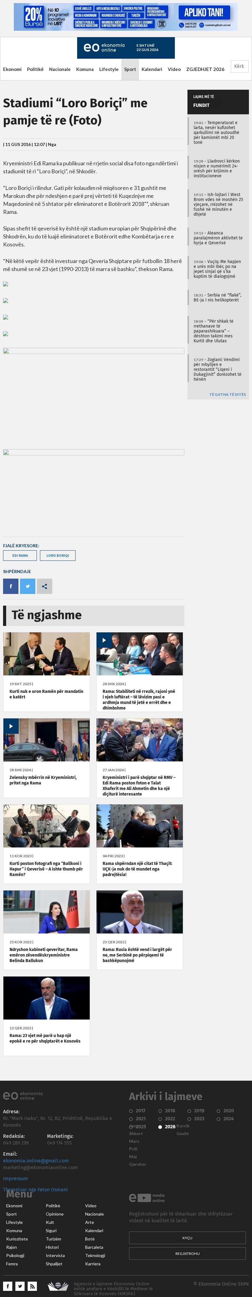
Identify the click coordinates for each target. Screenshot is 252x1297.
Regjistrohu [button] (187, 1253)
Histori (52, 1247)
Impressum (15, 1178)
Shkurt (136, 1133)
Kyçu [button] (187, 1238)
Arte (89, 1222)
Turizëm (53, 1239)
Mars (134, 1141)
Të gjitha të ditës (227, 395)
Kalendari (152, 69)
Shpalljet (54, 1264)
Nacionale (60, 69)
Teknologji (95, 1255)
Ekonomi (12, 69)
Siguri (51, 1230)
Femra (12, 1264)
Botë (90, 1239)
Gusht (182, 1133)
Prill (133, 1149)
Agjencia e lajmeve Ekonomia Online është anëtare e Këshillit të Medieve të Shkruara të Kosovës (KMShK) (113, 1289)
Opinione (55, 1214)
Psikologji (15, 1255)
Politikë (35, 69)
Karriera (92, 1264)
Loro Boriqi (57, 555)
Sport (130, 69)
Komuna (85, 69)
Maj (133, 1156)
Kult (50, 1222)
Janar (134, 1126)
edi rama (20, 555)
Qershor (137, 1164)
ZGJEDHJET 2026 (205, 69)
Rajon (11, 1247)
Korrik (183, 1126)
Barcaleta (94, 1247)
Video (174, 69)
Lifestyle (109, 69)
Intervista (55, 1255)
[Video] (139, 673)
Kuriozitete (17, 1239)
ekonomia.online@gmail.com (36, 1160)
